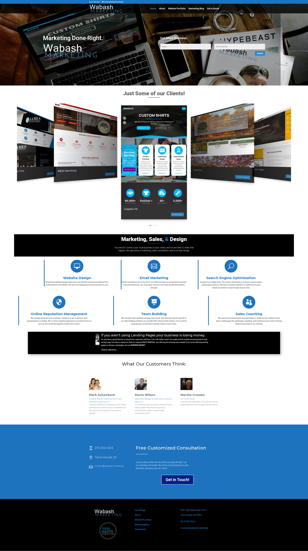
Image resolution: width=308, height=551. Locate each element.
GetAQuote (140, 529)
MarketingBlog (142, 524)
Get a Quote (213, 9)
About (162, 9)
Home (153, 9)
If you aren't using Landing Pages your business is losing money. (153, 335)
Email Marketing (154, 278)
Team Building (154, 314)
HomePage (140, 510)
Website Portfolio (177, 9)
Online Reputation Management (59, 314)
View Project (50, 173)
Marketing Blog (196, 9)
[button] (23, 165)
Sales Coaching (249, 314)
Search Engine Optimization (231, 278)
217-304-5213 (104, 448)
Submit (260, 53)
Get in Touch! (177, 479)
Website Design (77, 278)
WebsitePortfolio (143, 519)
